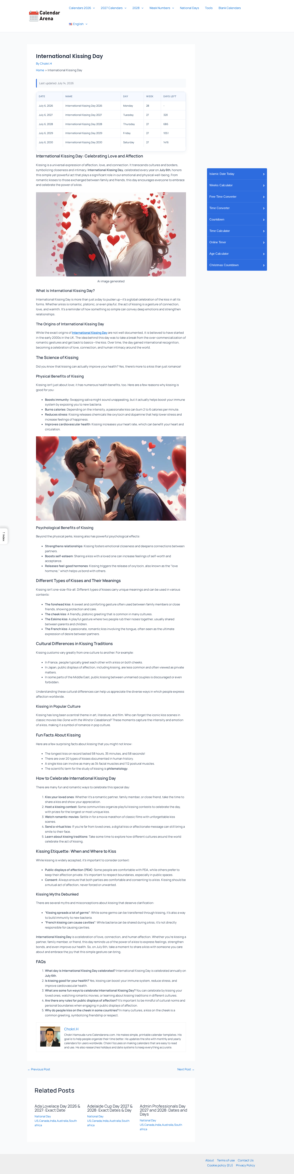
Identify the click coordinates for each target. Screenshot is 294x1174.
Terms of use (226, 1160)
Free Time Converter (237, 196)
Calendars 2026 (80, 8)
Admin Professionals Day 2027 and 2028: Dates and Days (163, 1110)
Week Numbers (159, 8)
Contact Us (246, 1160)
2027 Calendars (112, 8)
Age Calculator (237, 253)
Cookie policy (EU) (220, 1165)
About (209, 1160)
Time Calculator (237, 230)
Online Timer (237, 242)
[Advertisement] (237, 104)
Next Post (186, 1069)
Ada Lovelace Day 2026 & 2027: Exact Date (57, 1108)
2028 (136, 8)
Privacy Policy (245, 1165)
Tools (209, 8)
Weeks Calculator (237, 185)
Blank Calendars (230, 8)
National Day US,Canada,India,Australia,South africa (56, 1120)
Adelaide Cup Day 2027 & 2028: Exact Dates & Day (110, 1108)
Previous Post (38, 1069)
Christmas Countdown (237, 265)
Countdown (237, 219)
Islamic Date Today (237, 173)
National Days (189, 8)
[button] (93, 8)
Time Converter (237, 208)
